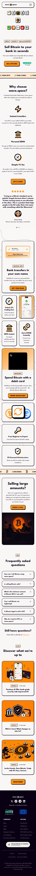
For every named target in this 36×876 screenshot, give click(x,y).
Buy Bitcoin (23, 823)
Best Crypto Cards (26, 835)
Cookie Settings (22, 853)
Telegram (26, 634)
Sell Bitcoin (23, 826)
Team (5, 826)
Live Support (7, 835)
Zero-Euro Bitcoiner (10, 838)
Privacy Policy (12, 857)
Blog (5, 823)
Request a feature (9, 832)
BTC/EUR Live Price (26, 832)
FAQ (5, 829)
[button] (30, 5)
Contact (12, 853)
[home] (11, 4)
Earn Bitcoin (24, 829)
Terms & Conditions (22, 857)
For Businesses (24, 838)
